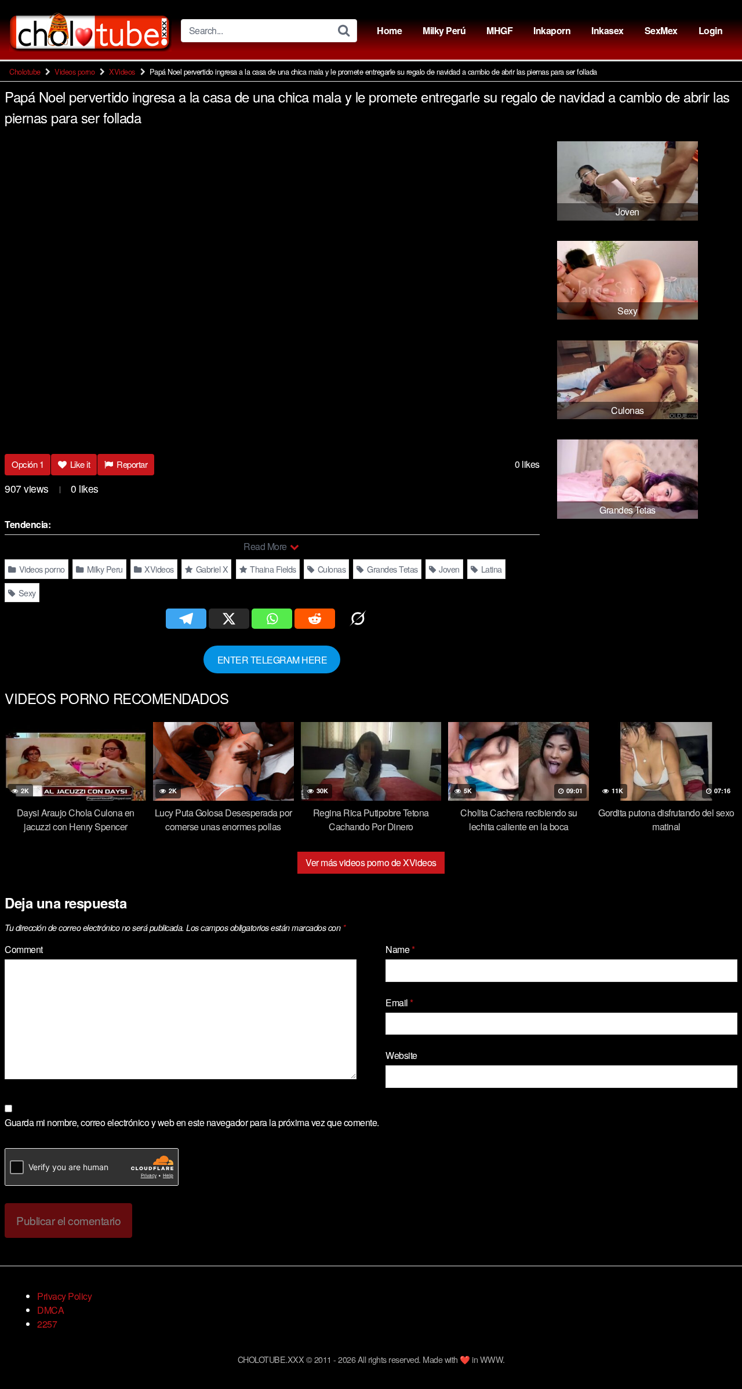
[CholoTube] (90, 30)
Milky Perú (444, 30)
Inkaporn (551, 30)
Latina (490, 569)
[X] (229, 619)
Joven (448, 569)
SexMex (661, 30)
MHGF (499, 30)
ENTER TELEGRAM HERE (272, 659)
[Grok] (357, 619)
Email (399, 1002)
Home (389, 30)
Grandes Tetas (391, 569)
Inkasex (607, 30)
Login (711, 30)
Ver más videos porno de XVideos (371, 862)
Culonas (330, 569)
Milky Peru (104, 569)
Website (401, 1055)
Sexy (26, 593)
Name (399, 949)
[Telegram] (186, 619)
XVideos (122, 71)
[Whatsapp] (272, 619)
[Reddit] (314, 619)
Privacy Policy (64, 1296)
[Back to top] (710, 1352)
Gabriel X (211, 569)
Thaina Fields (272, 569)
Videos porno (74, 71)
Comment (24, 949)
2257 (47, 1324)
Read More (266, 546)
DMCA (50, 1310)
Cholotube (25, 71)
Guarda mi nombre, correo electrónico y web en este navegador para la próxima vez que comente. (192, 1122)
